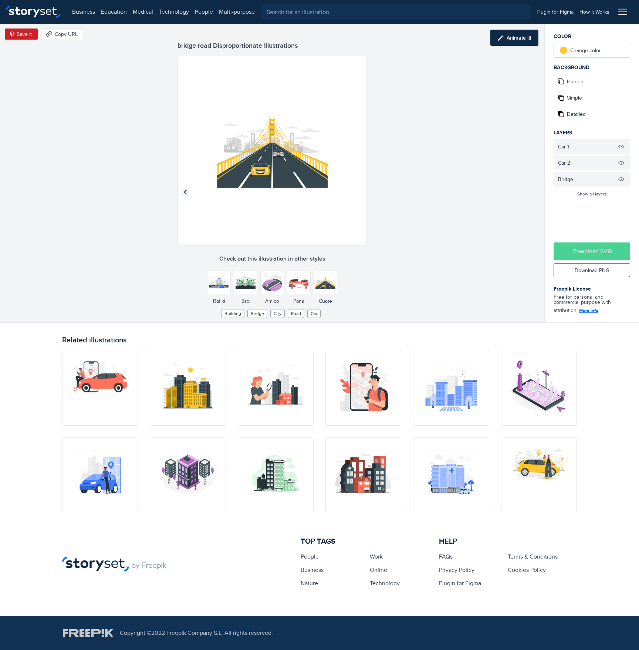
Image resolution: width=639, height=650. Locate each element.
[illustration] (100, 388)
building (232, 313)
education (114, 11)
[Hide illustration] (621, 146)
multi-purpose (237, 11)
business (83, 11)
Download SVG (592, 251)
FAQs (446, 556)
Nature (309, 583)
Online (378, 570)
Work (376, 556)
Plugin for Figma (460, 583)
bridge (257, 313)
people (204, 11)
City (277, 313)
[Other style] (219, 282)
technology (174, 11)
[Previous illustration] (185, 192)
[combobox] (396, 11)
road (296, 313)
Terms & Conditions (533, 556)
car (314, 313)
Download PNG (592, 270)
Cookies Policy (527, 570)
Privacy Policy (456, 570)
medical (143, 11)
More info (588, 311)
